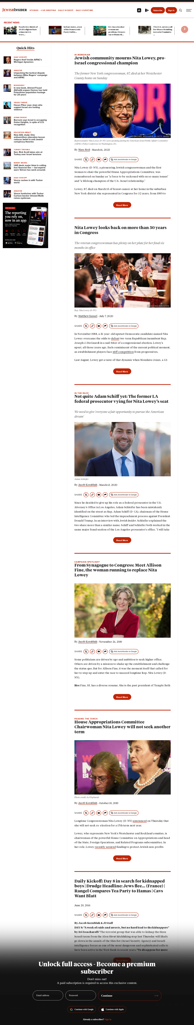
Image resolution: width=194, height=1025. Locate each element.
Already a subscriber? (97, 1019)
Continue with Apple (115, 1009)
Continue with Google (84, 1009)
